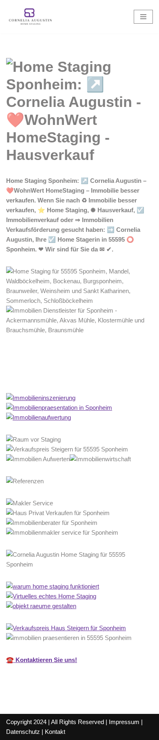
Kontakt (55, 731)
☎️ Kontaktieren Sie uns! (41, 659)
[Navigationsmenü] (143, 17)
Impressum (124, 721)
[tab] (40, 375)
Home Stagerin (40, 374)
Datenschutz (23, 731)
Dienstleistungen (112, 374)
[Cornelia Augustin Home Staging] (30, 17)
